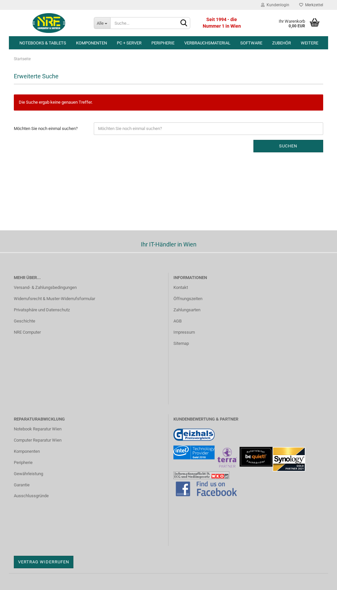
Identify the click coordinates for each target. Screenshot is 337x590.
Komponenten (91, 42)
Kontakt (180, 287)
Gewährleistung (28, 473)
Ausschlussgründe (31, 495)
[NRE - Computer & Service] (49, 23)
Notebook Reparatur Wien (38, 428)
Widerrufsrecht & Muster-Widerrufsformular (54, 298)
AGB (177, 321)
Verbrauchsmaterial (207, 42)
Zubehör (281, 42)
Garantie (22, 484)
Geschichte (24, 321)
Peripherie (162, 42)
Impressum (184, 332)
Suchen (288, 145)
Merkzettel (313, 5)
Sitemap (181, 343)
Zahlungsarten (186, 309)
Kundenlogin (277, 5)
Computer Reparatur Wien (38, 440)
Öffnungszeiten (187, 298)
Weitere (309, 42)
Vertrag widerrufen (43, 561)
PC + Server (129, 42)
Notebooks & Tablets (42, 42)
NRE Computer (27, 332)
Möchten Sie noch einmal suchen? (46, 128)
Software (251, 42)
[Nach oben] (319, 580)
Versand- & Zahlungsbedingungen (45, 287)
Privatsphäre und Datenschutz (42, 309)
